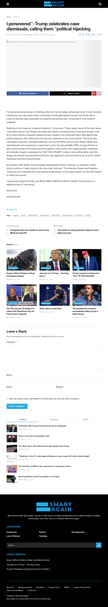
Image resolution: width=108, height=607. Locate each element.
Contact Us (32, 590)
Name (10, 375)
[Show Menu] (8, 4)
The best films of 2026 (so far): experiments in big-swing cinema (44, 466)
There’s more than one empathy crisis (33, 436)
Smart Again (24, 596)
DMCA (66, 587)
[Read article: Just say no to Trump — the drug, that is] (55, 260)
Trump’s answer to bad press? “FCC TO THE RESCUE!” (85, 274)
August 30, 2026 (14, 279)
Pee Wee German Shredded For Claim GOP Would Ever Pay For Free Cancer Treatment (21, 311)
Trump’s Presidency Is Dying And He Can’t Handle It (28, 569)
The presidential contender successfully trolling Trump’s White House (85, 311)
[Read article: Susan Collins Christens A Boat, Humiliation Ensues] (22, 260)
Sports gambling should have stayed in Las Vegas (38, 476)
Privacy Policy (54, 587)
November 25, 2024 (14, 34)
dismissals (44, 215)
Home (9, 17)
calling (15, 215)
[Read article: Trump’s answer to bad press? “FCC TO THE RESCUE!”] (87, 260)
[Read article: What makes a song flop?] (55, 295)
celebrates (32, 215)
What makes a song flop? (51, 308)
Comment (12, 342)
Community (12, 532)
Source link (12, 209)
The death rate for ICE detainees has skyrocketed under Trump (43, 446)
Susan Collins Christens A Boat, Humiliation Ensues (21, 274)
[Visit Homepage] (54, 4)
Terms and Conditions (15, 590)
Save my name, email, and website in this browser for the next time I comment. (44, 398)
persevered (67, 215)
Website (59, 386)
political (78, 215)
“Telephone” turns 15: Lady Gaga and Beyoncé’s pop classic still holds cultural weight (53, 456)
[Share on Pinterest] (94, 93)
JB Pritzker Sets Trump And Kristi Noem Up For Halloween (42, 426)
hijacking (56, 215)
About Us (10, 587)
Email (10, 386)
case (23, 215)
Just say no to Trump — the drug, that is (54, 274)
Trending (16, 17)
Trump (87, 215)
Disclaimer (40, 587)
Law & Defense (13, 536)
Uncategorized (78, 532)
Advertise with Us (25, 587)
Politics (42, 532)
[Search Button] (100, 4)
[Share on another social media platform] (99, 93)
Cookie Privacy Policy (82, 587)
